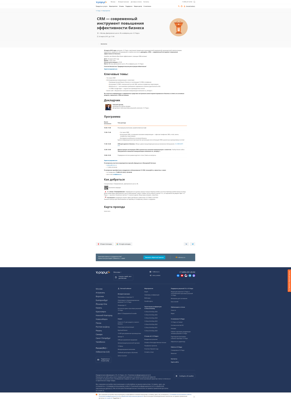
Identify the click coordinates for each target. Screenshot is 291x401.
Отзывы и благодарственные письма (155, 342)
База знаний (174, 301)
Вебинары (147, 298)
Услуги (120, 319)
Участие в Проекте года (151, 349)
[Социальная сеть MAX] (193, 275)
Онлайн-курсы (148, 301)
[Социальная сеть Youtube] (182, 275)
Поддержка (128, 6)
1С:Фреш (120, 346)
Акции (146, 292)
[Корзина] (182, 6)
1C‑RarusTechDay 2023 (150, 321)
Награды (173, 328)
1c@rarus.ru (181, 257)
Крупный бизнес (123, 330)
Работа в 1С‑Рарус (176, 347)
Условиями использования (181, 394)
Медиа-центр (138, 6)
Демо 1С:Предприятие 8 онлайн (127, 313)
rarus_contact (156, 275)
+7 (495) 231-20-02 (187, 2)
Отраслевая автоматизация (126, 327)
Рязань (99, 330)
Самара (99, 334)
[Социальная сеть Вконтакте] (178, 275)
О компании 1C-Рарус (178, 319)
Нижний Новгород (104, 315)
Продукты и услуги (101, 6)
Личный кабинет (125, 288)
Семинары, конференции (151, 295)
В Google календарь (125, 244)
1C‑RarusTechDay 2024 (150, 318)
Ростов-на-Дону (103, 326)
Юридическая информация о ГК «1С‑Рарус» (110, 375)
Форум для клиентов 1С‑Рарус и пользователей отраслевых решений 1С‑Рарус (182, 293)
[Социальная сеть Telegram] (190, 275)
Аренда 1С (121, 336)
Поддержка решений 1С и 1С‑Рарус (182, 288)
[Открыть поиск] (179, 6)
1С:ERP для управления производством (129, 333)
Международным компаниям (126, 349)
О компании (147, 6)
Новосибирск (102, 319)
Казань (99, 308)
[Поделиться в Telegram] (192, 244)
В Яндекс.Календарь (106, 244)
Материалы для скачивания (179, 298)
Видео (173, 313)
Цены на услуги (122, 356)
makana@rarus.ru (111, 165)
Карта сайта (175, 362)
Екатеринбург (102, 300)
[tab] (101, 6)
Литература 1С (122, 305)
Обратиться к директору (178, 341)
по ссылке (99, 390)
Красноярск (101, 311)
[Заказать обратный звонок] (194, 2)
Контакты (146, 2)
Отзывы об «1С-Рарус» (151, 336)
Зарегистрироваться (110, 69)
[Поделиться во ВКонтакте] (186, 244)
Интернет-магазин (123, 2)
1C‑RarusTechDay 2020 (150, 331)
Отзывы (121, 6)
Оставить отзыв (149, 352)
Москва (99, 289)
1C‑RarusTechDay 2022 (150, 324)
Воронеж (100, 296)
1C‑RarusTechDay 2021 (150, 327)
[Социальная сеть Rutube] (186, 275)
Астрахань (100, 292)
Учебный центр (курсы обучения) (128, 352)
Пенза (98, 323)
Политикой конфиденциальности (109, 396)
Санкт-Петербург (103, 338)
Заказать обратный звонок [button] (154, 257)
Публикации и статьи (178, 307)
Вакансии (173, 353)
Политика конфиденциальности (138, 375)
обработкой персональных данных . (132, 396)
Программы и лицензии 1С (126, 297)
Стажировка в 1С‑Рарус (178, 350)
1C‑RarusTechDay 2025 (150, 315)
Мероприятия (113, 6)
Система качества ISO (177, 325)
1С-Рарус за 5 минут (177, 322)
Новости (173, 310)
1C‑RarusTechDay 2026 (150, 311)
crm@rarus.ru (117, 174)
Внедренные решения (150, 339)
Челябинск (100, 342)
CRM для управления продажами (127, 340)
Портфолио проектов (150, 346)
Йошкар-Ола (101, 304)
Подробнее (116, 398)
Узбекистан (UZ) (103, 352)
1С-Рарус (98, 10)
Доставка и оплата (136, 2)
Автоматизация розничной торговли (129, 343)
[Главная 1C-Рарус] (101, 2)
